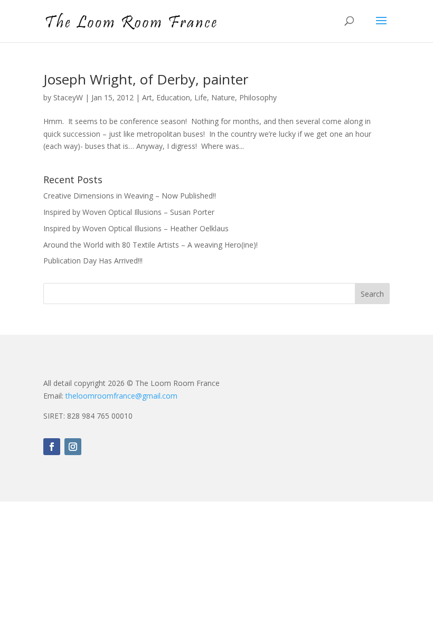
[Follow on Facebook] (51, 446)
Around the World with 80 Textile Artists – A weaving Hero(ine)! (150, 245)
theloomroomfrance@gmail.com (121, 396)
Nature (223, 97)
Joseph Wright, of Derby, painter (145, 79)
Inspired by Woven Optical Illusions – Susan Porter (128, 212)
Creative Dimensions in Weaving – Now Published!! (129, 196)
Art (147, 97)
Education (173, 97)
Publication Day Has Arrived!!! (93, 261)
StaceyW (68, 97)
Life (200, 97)
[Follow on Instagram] (72, 446)
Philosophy (258, 97)
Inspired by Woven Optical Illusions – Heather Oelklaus (136, 228)
